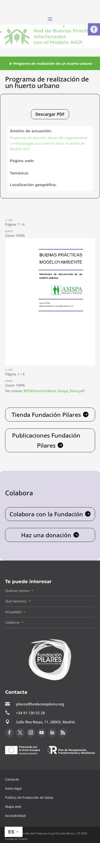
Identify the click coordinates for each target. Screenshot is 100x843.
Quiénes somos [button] (17, 590)
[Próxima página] (11, 220)
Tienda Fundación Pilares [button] (46, 414)
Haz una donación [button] (46, 535)
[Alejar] (7, 231)
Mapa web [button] (13, 806)
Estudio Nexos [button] (65, 833)
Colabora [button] (12, 622)
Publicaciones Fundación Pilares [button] (46, 440)
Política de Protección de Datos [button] (29, 797)
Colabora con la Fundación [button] (46, 514)
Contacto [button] (12, 779)
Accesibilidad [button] (15, 815)
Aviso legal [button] (14, 788)
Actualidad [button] (13, 611)
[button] (94, 29)
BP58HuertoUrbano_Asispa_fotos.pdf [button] (54, 390)
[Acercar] (11, 231)
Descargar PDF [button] (50, 114)
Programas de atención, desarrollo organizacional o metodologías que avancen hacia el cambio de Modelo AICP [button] (48, 143)
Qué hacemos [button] (16, 601)
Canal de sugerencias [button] (28, 765)
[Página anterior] (7, 220)
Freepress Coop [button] (44, 833)
